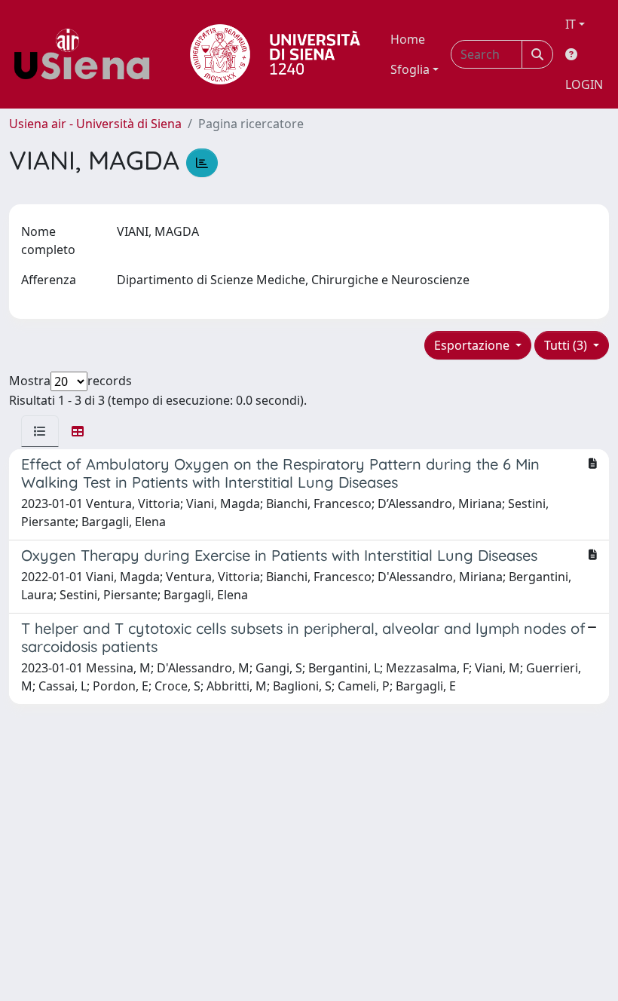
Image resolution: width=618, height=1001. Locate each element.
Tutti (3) (567, 345)
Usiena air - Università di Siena (95, 123)
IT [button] (570, 24)
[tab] (40, 431)
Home (407, 39)
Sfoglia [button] (410, 69)
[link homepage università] (275, 54)
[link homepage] (87, 54)
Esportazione (473, 345)
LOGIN (584, 84)
